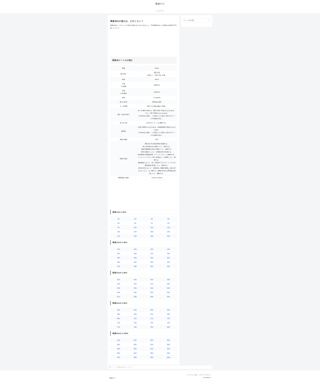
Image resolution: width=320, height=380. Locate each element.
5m (119, 223)
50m (135, 288)
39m (151, 266)
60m (168, 296)
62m (135, 310)
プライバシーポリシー (205, 375)
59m (151, 296)
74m (135, 322)
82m (135, 340)
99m (151, 357)
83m (151, 340)
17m (118, 236)
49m (118, 288)
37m (118, 266)
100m (168, 357)
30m (135, 257)
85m (118, 344)
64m (168, 310)
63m (151, 310)
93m (118, 353)
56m (168, 292)
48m (168, 284)
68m (168, 314)
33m (118, 262)
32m (168, 257)
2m (135, 219)
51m (151, 288)
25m (118, 253)
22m (135, 249)
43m (151, 279)
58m (135, 296)
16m (168, 231)
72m (168, 318)
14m (135, 231)
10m (135, 227)
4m (168, 219)
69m (118, 318)
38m (135, 266)
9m (119, 227)
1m (119, 219)
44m (168, 279)
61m (118, 310)
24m (168, 249)
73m (118, 322)
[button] (209, 20)
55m (151, 292)
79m (151, 327)
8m (168, 223)
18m (135, 236)
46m (135, 284)
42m (135, 279)
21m (118, 249)
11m (151, 227)
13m (118, 231)
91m (151, 348)
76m (168, 322)
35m (151, 262)
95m (151, 353)
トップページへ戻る (192, 375)
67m (151, 314)
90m (135, 348)
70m (135, 318)
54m (135, 292)
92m (168, 348)
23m (151, 249)
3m (152, 219)
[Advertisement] (143, 43)
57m (118, 296)
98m (135, 357)
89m (118, 348)
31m (151, 257)
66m (135, 314)
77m (118, 327)
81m (118, 340)
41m (118, 279)
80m (168, 327)
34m (135, 262)
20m (168, 236)
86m (135, 344)
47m (151, 284)
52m (168, 288)
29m (118, 257)
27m (151, 253)
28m (168, 253)
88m (168, 344)
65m (118, 314)
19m (151, 236)
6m (135, 223)
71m (151, 318)
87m (151, 344)
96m (168, 353)
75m (151, 322)
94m (135, 353)
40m (168, 266)
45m (118, 284)
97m (118, 357)
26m (135, 253)
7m (152, 223)
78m (135, 327)
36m (168, 262)
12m (168, 227)
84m (168, 340)
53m (118, 292)
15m (151, 231)
